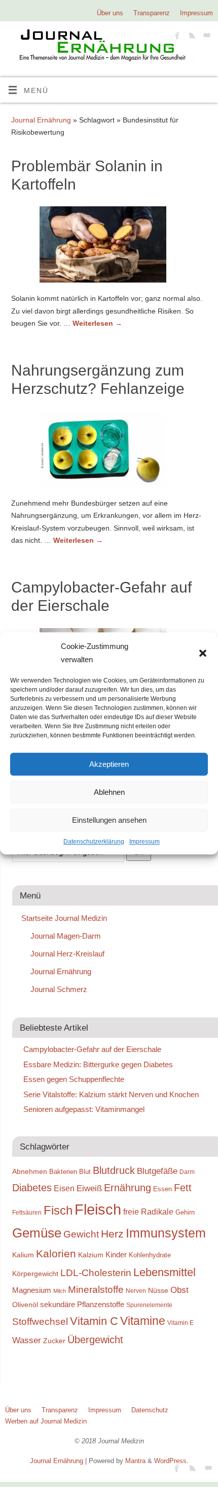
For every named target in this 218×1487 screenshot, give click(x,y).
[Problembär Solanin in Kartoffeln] (109, 246)
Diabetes (32, 1187)
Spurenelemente (149, 1305)
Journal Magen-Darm (65, 936)
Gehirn (185, 1212)
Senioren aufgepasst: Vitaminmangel (83, 1109)
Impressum (144, 841)
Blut (85, 1171)
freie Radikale (148, 1211)
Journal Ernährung (41, 120)
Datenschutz (149, 1410)
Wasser (26, 1340)
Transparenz (151, 13)
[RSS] (191, 37)
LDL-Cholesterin (95, 1272)
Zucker (54, 1341)
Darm (187, 1171)
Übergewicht (95, 1339)
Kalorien (56, 1254)
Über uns (110, 13)
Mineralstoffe (96, 1289)
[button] (203, 653)
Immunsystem (166, 1233)
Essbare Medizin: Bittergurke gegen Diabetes (98, 1064)
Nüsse (158, 1290)
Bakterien (63, 1171)
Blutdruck (114, 1170)
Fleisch (98, 1209)
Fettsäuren (27, 1212)
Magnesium (31, 1290)
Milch (59, 1291)
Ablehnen (109, 792)
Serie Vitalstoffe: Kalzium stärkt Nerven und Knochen (111, 1094)
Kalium (23, 1255)
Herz (112, 1234)
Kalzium (90, 1255)
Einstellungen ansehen (109, 820)
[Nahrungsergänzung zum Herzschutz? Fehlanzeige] (109, 451)
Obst (179, 1290)
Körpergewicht (35, 1273)
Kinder (116, 1254)
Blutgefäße (157, 1171)
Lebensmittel (164, 1272)
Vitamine (142, 1320)
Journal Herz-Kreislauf (67, 953)
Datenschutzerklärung (93, 841)
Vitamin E (180, 1322)
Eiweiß (89, 1188)
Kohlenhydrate (150, 1255)
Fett (183, 1187)
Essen (162, 1189)
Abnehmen (29, 1171)
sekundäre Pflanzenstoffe (82, 1304)
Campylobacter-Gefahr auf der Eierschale (92, 1049)
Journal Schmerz (58, 989)
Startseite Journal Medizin (64, 918)
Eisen (64, 1188)
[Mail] (205, 37)
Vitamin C (94, 1321)
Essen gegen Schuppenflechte (73, 1079)
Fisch (58, 1210)
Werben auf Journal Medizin (46, 1421)
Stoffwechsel (40, 1321)
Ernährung (127, 1187)
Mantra (135, 1461)
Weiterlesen (97, 323)
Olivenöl (25, 1304)
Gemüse (36, 1233)
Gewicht (81, 1234)
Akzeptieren (109, 764)
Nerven (136, 1290)
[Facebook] (176, 37)
